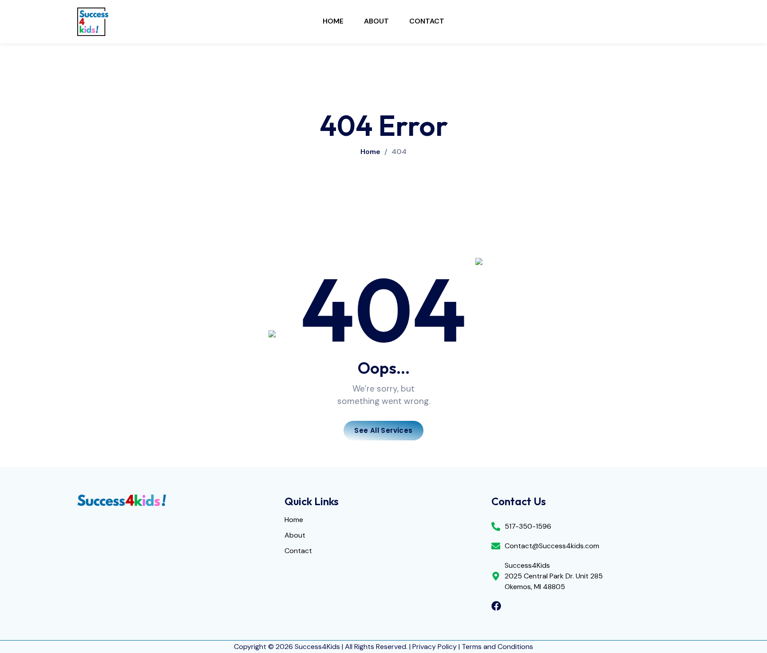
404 (399, 151)
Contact (426, 21)
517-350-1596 (528, 526)
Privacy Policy (434, 646)
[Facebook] (496, 606)
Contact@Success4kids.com (552, 545)
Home (333, 21)
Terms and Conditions (497, 646)
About (376, 21)
